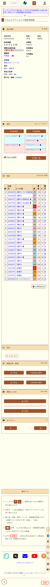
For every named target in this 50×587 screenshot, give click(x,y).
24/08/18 (11, 217)
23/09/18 (11, 246)
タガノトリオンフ (11, 145)
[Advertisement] (25, 99)
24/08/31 (11, 214)
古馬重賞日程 (39, 286)
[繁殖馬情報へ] (19, 136)
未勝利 (19, 268)
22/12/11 (11, 272)
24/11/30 (11, 203)
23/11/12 (11, 239)
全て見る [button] (14, 373)
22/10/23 (11, 279)
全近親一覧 (36, 158)
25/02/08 (11, 196)
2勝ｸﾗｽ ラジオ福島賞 (24, 192)
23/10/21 (11, 243)
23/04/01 (11, 261)
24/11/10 (11, 206)
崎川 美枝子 (9, 68)
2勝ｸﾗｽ (19, 196)
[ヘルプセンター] (43, 556)
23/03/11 (11, 264)
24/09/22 (11, 210)
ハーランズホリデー (33, 136)
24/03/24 (11, 232)
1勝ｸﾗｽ (19, 206)
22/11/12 (11, 275)
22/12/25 (11, 268)
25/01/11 (11, 199)
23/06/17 (11, 250)
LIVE (45, 583)
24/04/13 (11, 228)
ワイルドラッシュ (32, 145)
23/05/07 (11, 257)
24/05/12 (11, 225)
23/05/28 (11, 254)
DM (20, 573)
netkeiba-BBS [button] (36, 373)
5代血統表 (14, 131)
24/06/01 (11, 221)
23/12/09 (11, 235)
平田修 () (9, 56)
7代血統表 (36, 131)
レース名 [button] (19, 188)
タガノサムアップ (32, 150)
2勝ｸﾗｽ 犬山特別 (22, 203)
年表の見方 (13, 356)
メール (29, 573)
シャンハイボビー (11, 136)
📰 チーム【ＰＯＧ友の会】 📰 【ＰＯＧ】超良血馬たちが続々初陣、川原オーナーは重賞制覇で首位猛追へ (25, 11)
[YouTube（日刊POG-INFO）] (34, 556)
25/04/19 (11, 192)
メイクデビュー (24, 279)
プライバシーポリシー (25, 563)
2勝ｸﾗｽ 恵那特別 (22, 199)
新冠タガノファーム (11, 63)
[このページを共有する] (4, 582)
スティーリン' (31, 140)
